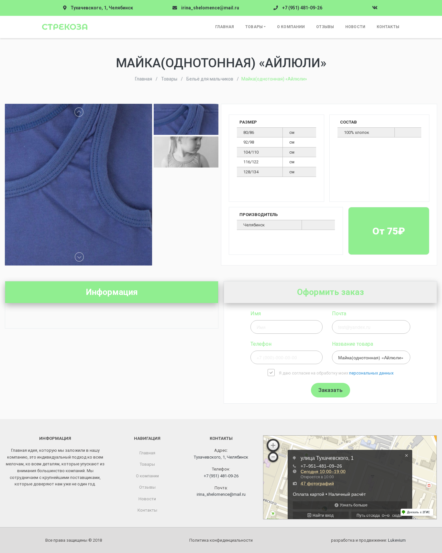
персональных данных (371, 373)
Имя (255, 313)
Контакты (388, 27)
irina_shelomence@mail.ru (210, 7)
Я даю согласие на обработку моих (336, 373)
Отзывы (325, 27)
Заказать (330, 390)
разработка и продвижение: (368, 540)
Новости (355, 27)
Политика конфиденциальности (221, 540)
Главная (224, 27)
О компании (291, 27)
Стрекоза (65, 27)
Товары (254, 27)
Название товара (352, 344)
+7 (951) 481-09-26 (302, 7)
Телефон (260, 344)
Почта (339, 313)
